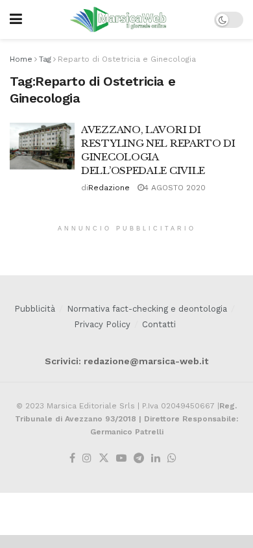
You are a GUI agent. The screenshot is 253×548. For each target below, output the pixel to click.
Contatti (159, 324)
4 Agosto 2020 (175, 187)
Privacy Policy (102, 324)
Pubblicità (34, 309)
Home (21, 59)
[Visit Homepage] (118, 19)
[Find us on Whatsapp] (171, 458)
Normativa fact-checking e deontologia (147, 309)
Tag (45, 59)
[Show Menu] (16, 19)
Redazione (109, 187)
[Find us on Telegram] (139, 458)
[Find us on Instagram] (86, 458)
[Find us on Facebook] (72, 458)
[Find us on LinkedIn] (155, 458)
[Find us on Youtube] (121, 458)
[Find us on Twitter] (104, 458)
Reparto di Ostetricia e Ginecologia (127, 59)
